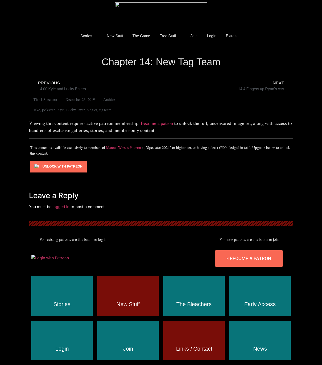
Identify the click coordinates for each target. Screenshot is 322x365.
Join (194, 36)
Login (211, 36)
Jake (36, 109)
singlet (92, 109)
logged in (61, 206)
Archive (109, 99)
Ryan (81, 109)
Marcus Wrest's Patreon (123, 147)
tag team (105, 109)
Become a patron (157, 123)
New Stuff (115, 36)
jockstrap (48, 109)
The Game (141, 36)
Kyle (60, 109)
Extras (231, 36)
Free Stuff (168, 36)
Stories (86, 36)
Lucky (71, 109)
